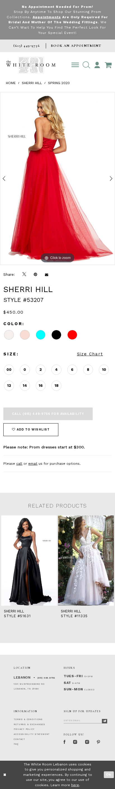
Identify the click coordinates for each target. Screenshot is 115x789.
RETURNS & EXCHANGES (29, 724)
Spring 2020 (59, 83)
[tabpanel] (57, 178)
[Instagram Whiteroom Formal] (75, 742)
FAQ (16, 744)
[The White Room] (30, 65)
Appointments (47, 17)
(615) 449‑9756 (46, 678)
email (32, 464)
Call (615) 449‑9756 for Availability (48, 414)
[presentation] (29, 560)
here (75, 785)
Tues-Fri (73, 676)
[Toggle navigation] (75, 65)
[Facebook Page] (64, 742)
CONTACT (19, 739)
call (19, 464)
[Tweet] (24, 274)
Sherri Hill (32, 83)
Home (11, 83)
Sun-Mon (73, 689)
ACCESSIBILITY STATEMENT (32, 734)
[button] (86, 65)
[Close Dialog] (5, 775)
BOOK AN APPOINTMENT (76, 45)
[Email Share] (46, 274)
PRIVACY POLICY (24, 729)
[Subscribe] (104, 721)
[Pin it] (35, 274)
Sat (67, 683)
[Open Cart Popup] (108, 65)
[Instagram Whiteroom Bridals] (87, 742)
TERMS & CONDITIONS (28, 719)
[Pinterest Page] (99, 742)
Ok (108, 774)
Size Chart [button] (90, 354)
